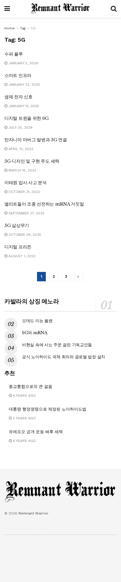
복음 (7, 543)
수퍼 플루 (13, 54)
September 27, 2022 (25, 213)
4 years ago (24, 395)
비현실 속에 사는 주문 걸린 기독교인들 (57, 344)
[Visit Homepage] (60, 9)
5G (33, 28)
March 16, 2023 (21, 170)
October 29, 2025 (24, 235)
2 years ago (24, 418)
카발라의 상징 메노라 (31, 301)
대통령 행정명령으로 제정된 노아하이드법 (47, 409)
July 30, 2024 (20, 127)
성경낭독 (55, 543)
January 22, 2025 (23, 85)
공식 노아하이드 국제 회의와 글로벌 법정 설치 (63, 356)
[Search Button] (114, 9)
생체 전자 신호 (18, 97)
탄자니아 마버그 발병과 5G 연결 (35, 139)
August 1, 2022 (21, 256)
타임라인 (102, 543)
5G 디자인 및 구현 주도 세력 (31, 161)
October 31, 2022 (23, 192)
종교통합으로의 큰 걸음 (30, 386)
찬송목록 (78, 543)
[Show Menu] (7, 9)
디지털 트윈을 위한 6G (26, 118)
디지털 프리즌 (17, 247)
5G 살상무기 (16, 225)
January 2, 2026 (22, 63)
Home (9, 28)
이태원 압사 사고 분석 (25, 182)
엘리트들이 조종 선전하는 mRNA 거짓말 (44, 204)
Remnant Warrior (33, 513)
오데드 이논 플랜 (37, 320)
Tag (23, 28)
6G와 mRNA (35, 332)
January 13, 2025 (23, 106)
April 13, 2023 (20, 149)
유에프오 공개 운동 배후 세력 (36, 431)
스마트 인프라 (17, 75)
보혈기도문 (29, 543)
